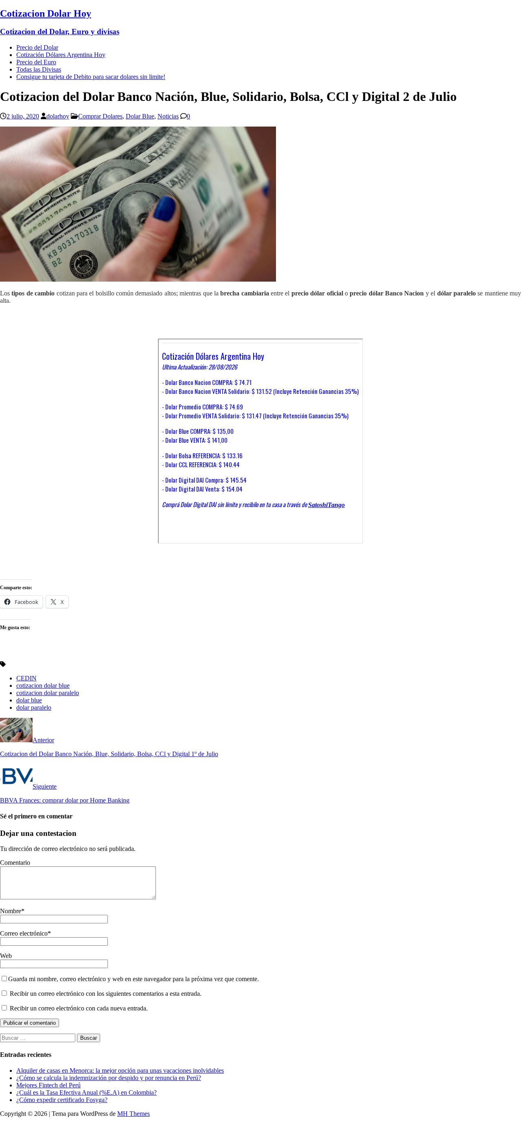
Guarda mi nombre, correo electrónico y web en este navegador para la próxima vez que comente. (133, 978)
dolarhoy (57, 116)
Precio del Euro (36, 62)
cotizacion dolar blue (43, 685)
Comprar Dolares (100, 116)
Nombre (10, 911)
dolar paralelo (33, 707)
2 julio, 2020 (23, 116)
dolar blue (29, 700)
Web (6, 955)
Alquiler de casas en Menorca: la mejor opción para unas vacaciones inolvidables (120, 1070)
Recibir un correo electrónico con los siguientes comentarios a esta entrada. (105, 993)
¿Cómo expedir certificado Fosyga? (61, 1099)
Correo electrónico (24, 933)
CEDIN (26, 678)
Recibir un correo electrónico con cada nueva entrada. (79, 1008)
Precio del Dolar (37, 47)
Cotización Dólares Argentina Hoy (60, 54)
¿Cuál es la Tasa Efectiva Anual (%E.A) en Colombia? (86, 1092)
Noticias (168, 116)
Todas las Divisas (38, 69)
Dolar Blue (140, 116)
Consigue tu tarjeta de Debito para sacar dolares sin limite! (90, 76)
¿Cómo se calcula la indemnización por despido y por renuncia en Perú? (108, 1077)
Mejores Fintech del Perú (48, 1085)
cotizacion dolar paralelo (47, 692)
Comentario (15, 862)
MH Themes (133, 1113)
